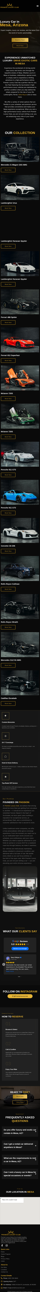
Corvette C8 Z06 (8, 546)
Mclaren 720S (7, 394)
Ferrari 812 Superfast (10, 355)
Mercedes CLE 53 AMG (11, 660)
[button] (37, 5)
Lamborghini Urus (9, 203)
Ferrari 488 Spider (9, 317)
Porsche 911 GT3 (8, 470)
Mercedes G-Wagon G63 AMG (14, 165)
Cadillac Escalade (9, 698)
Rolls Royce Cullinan (10, 584)
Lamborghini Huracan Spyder (14, 241)
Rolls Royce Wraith (9, 622)
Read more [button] (10, 971)
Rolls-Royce (23, 95)
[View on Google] (8, 958)
